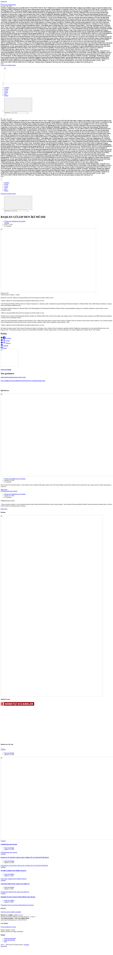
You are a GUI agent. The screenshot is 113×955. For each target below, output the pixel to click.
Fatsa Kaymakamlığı (10, 938)
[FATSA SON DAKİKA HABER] (11, 912)
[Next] (3, 748)
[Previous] (1, 748)
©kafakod (26, 944)
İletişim (6, 95)
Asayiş (6, 91)
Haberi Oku (4, 489)
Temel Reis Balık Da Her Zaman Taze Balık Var (15, 884)
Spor (5, 94)
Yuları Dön (4, 946)
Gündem (6, 87)
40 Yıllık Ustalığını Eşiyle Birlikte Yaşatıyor (13, 870)
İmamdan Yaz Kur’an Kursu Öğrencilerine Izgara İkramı (18, 897)
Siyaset (6, 89)
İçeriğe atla (4, 1)
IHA (5, 941)
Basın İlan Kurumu (9, 940)
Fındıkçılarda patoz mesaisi (9, 844)
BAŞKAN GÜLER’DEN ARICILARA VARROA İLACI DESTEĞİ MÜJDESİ (25, 857)
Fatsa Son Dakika (20, 221)
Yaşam (6, 92)
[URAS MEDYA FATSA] (8, 927)
